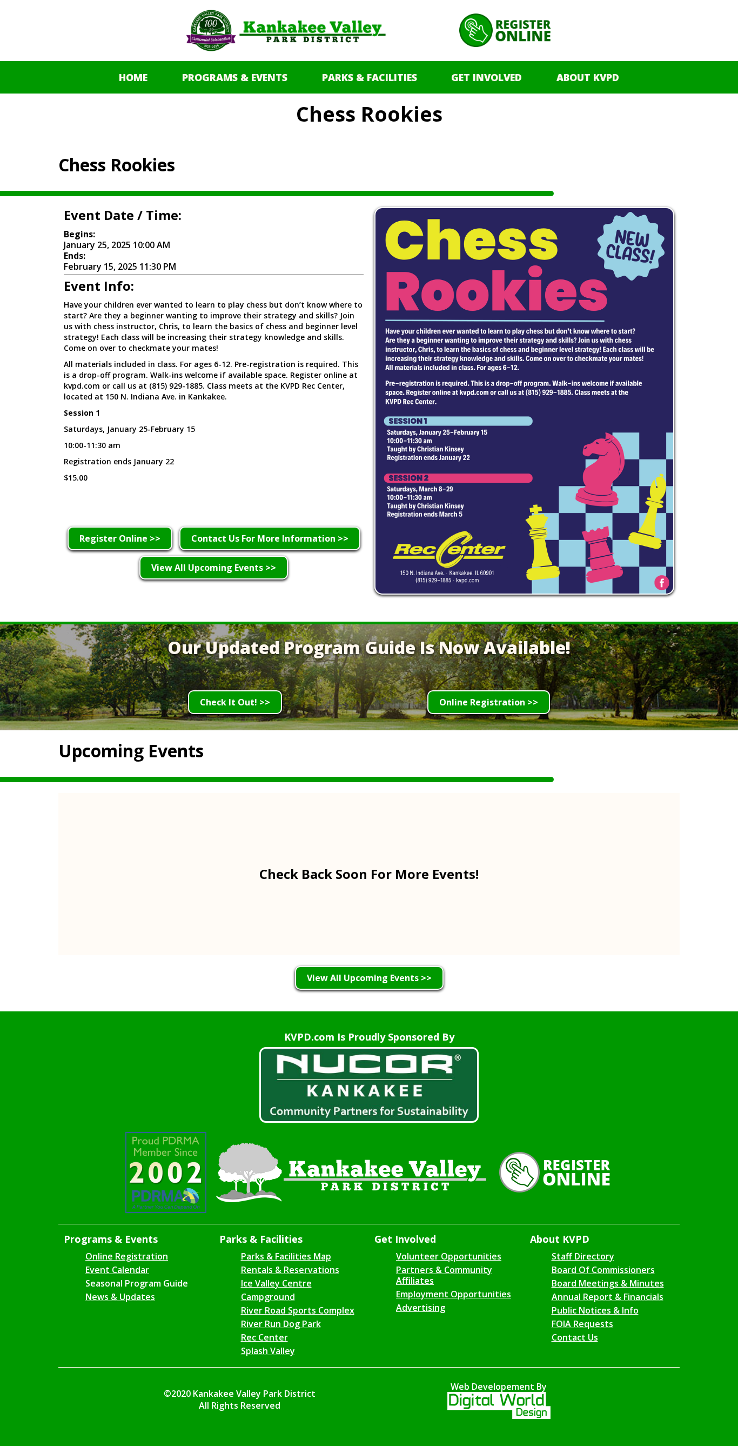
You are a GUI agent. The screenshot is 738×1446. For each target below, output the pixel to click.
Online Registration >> (488, 702)
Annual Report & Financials (607, 1297)
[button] (234, 77)
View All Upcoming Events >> (213, 568)
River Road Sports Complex (297, 1310)
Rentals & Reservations (290, 1270)
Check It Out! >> (235, 702)
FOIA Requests (582, 1324)
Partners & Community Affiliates (444, 1275)
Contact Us (575, 1337)
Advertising (420, 1308)
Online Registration (126, 1256)
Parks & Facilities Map (286, 1256)
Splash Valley (268, 1351)
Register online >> (119, 538)
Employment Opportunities (453, 1294)
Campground (268, 1297)
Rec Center (264, 1337)
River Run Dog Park (281, 1324)
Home (133, 77)
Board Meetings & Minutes (608, 1283)
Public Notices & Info (595, 1310)
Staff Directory (583, 1256)
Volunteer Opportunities (448, 1256)
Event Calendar (117, 1270)
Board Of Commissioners (603, 1270)
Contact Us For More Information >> (269, 538)
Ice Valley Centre (276, 1283)
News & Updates (120, 1297)
